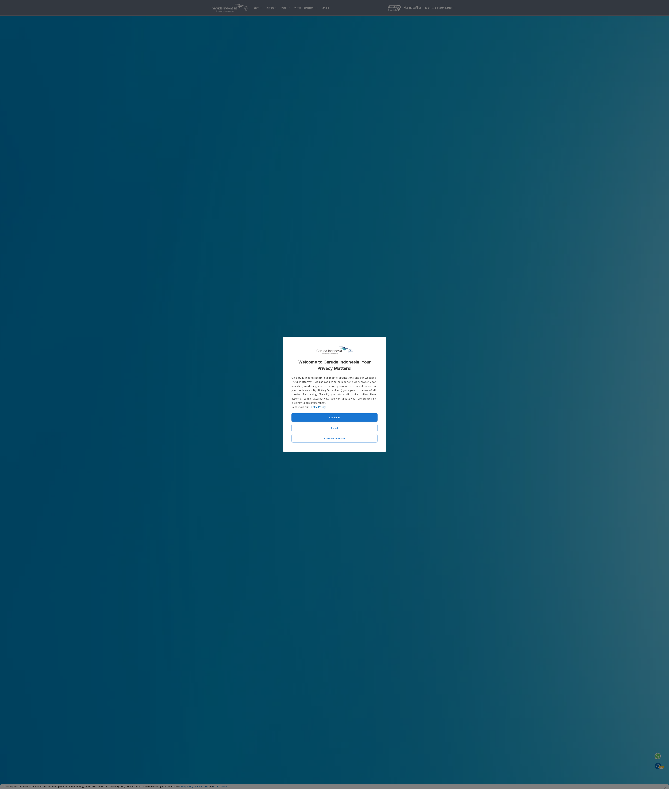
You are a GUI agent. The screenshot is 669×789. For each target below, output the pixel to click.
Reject (334, 428)
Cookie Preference (334, 438)
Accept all (334, 417)
